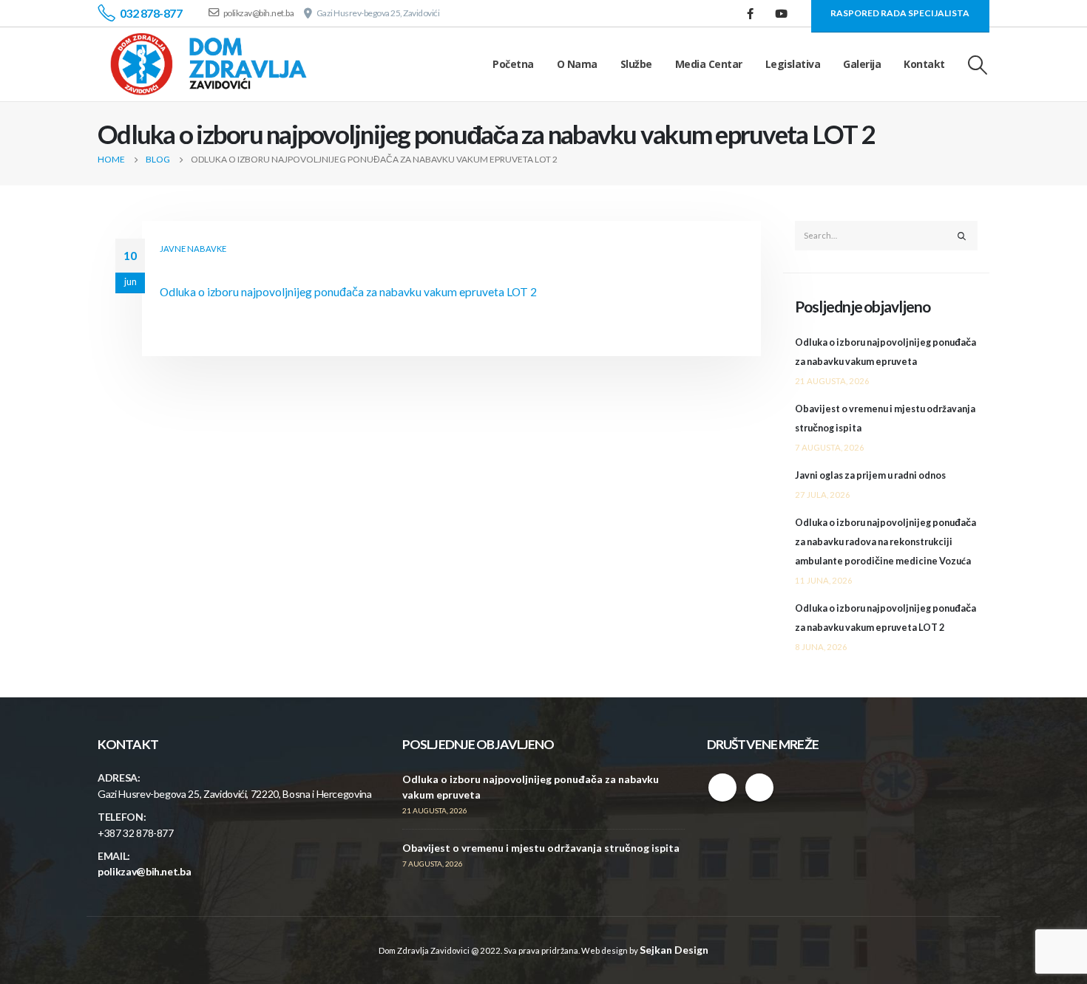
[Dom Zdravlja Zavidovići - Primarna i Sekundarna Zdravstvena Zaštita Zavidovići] (208, 64)
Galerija (862, 64)
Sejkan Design (674, 949)
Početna (513, 64)
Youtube (759, 787)
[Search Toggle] (977, 65)
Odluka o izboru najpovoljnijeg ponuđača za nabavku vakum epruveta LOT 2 (348, 291)
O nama (577, 64)
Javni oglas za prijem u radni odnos (870, 475)
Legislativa (793, 64)
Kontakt (924, 64)
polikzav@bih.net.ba (144, 871)
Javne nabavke (193, 248)
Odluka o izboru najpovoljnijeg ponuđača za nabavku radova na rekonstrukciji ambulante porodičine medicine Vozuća (885, 542)
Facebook (722, 787)
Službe (636, 64)
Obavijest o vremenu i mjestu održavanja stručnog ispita (541, 847)
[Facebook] (750, 13)
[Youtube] (781, 13)
